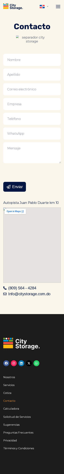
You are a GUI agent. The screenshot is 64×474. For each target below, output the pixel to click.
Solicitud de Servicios (17, 416)
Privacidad (10, 440)
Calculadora (11, 408)
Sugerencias (11, 424)
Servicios (8, 385)
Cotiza (7, 393)
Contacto (9, 400)
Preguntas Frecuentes (18, 432)
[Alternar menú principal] (58, 6)
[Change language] (44, 7)
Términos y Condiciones (18, 448)
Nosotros (9, 377)
